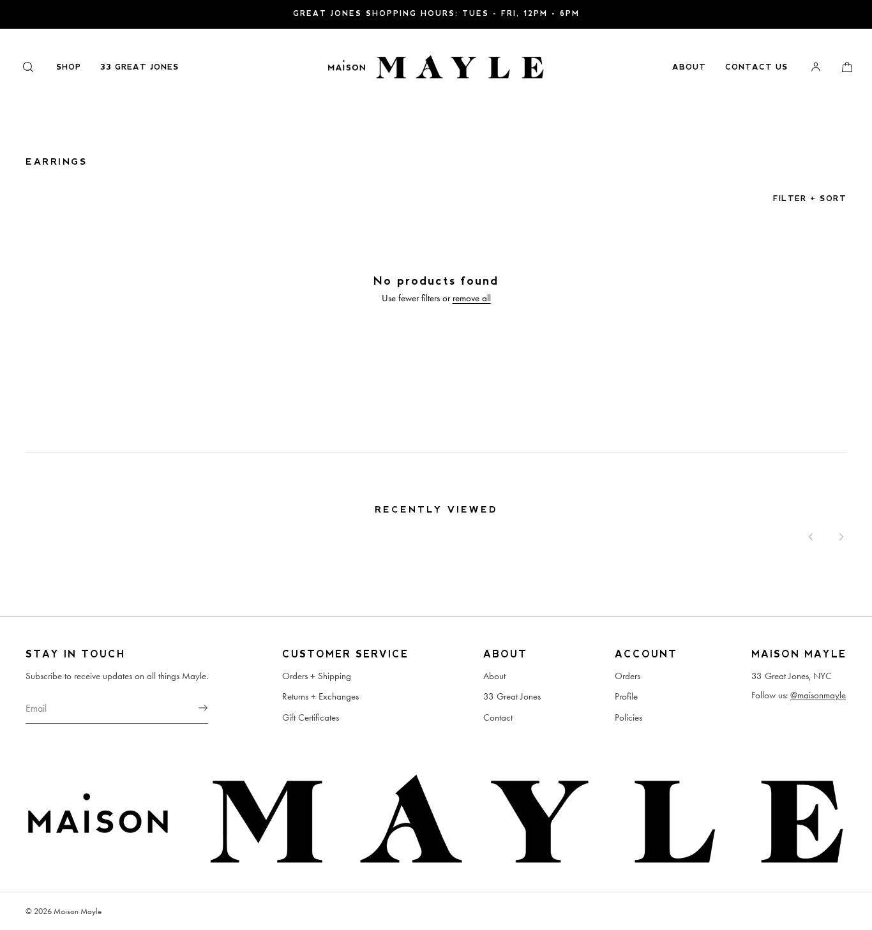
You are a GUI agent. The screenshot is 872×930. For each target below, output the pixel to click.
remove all (472, 298)
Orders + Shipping (316, 676)
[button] (28, 67)
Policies (628, 717)
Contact (498, 717)
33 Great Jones (139, 67)
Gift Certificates (310, 717)
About (689, 67)
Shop (68, 67)
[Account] (816, 67)
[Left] (810, 536)
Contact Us (756, 67)
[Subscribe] (192, 708)
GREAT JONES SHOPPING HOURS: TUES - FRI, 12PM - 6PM (436, 13)
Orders (627, 676)
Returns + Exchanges (320, 696)
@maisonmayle (818, 695)
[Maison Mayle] (436, 67)
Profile (626, 696)
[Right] (841, 536)
